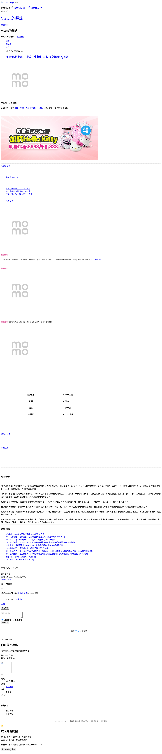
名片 (7, 47)
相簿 (7, 41)
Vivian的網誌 (12, 18)
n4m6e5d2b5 (6, 579)
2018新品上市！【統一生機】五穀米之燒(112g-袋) (37, 57)
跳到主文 (5, 25)
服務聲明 (103, 721)
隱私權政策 (94, 721)
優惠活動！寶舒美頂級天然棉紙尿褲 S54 (22, 557)
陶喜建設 (9, 201)
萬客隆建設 (5, 166)
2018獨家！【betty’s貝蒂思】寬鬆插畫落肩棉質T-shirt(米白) (30, 540)
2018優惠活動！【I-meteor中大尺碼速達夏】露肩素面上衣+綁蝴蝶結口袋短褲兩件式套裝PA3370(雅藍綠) (49, 551)
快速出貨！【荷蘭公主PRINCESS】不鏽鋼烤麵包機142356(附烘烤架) (34, 545)
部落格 (8, 44)
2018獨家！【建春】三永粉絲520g (20, 559)
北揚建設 (97, 260)
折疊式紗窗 (5, 434)
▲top (3, 604)
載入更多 (5, 608)
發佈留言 (5, 623)
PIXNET (63, 721)
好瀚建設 (5, 448)
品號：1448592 (12, 177)
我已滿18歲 (6, 749)
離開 (13, 749)
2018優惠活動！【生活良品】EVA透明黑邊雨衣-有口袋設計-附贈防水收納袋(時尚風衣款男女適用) (47, 554)
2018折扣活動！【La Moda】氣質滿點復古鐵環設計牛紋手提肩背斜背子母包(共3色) (40, 542)
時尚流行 (19, 599)
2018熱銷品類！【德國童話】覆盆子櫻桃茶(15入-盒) (27, 548)
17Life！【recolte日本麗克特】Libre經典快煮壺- (25, 534)
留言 (25, 593)
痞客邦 (20, 593)
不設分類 (20, 37)
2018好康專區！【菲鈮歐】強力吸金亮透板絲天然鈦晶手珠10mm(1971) (35, 537)
